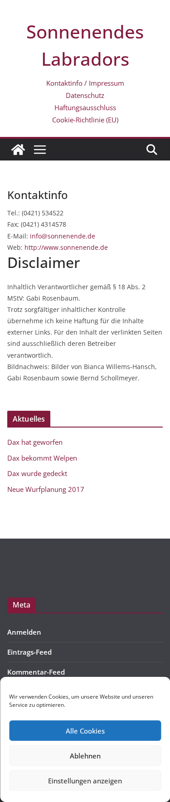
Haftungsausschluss (85, 107)
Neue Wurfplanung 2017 (45, 489)
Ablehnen (85, 755)
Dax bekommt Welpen (42, 457)
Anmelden (24, 632)
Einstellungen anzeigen (85, 780)
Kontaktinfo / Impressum (85, 82)
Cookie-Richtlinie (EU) (85, 119)
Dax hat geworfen (35, 442)
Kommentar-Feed (36, 671)
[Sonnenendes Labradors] (18, 149)
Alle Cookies (85, 730)
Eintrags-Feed (29, 651)
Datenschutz (85, 95)
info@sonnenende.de (62, 236)
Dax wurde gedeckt (37, 473)
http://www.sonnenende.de (66, 247)
